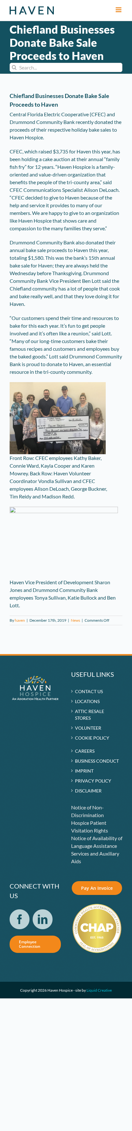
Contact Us (89, 691)
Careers (85, 751)
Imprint (84, 771)
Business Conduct (97, 761)
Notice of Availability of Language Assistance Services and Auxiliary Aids (96, 849)
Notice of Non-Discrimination (87, 811)
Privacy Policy (93, 780)
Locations (87, 701)
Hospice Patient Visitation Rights (89, 826)
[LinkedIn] (43, 919)
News (75, 620)
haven (20, 620)
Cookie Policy (92, 738)
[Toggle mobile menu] (119, 9)
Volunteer (88, 728)
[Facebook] (19, 919)
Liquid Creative (99, 990)
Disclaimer (88, 790)
